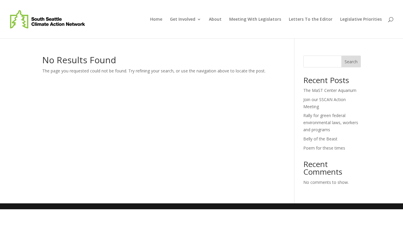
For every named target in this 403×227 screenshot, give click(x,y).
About (215, 19)
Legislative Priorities (361, 19)
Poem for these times (324, 148)
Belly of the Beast (320, 139)
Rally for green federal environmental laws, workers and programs (330, 122)
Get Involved (182, 19)
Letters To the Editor (310, 19)
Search (351, 61)
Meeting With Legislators (255, 19)
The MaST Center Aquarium (329, 90)
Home (156, 19)
